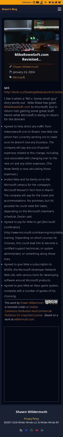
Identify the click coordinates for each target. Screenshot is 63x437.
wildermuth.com (24, 319)
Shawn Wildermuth (26, 67)
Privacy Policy (31, 418)
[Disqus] (31, 364)
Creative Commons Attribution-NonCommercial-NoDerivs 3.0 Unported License (28, 311)
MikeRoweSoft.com (17, 107)
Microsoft (19, 77)
